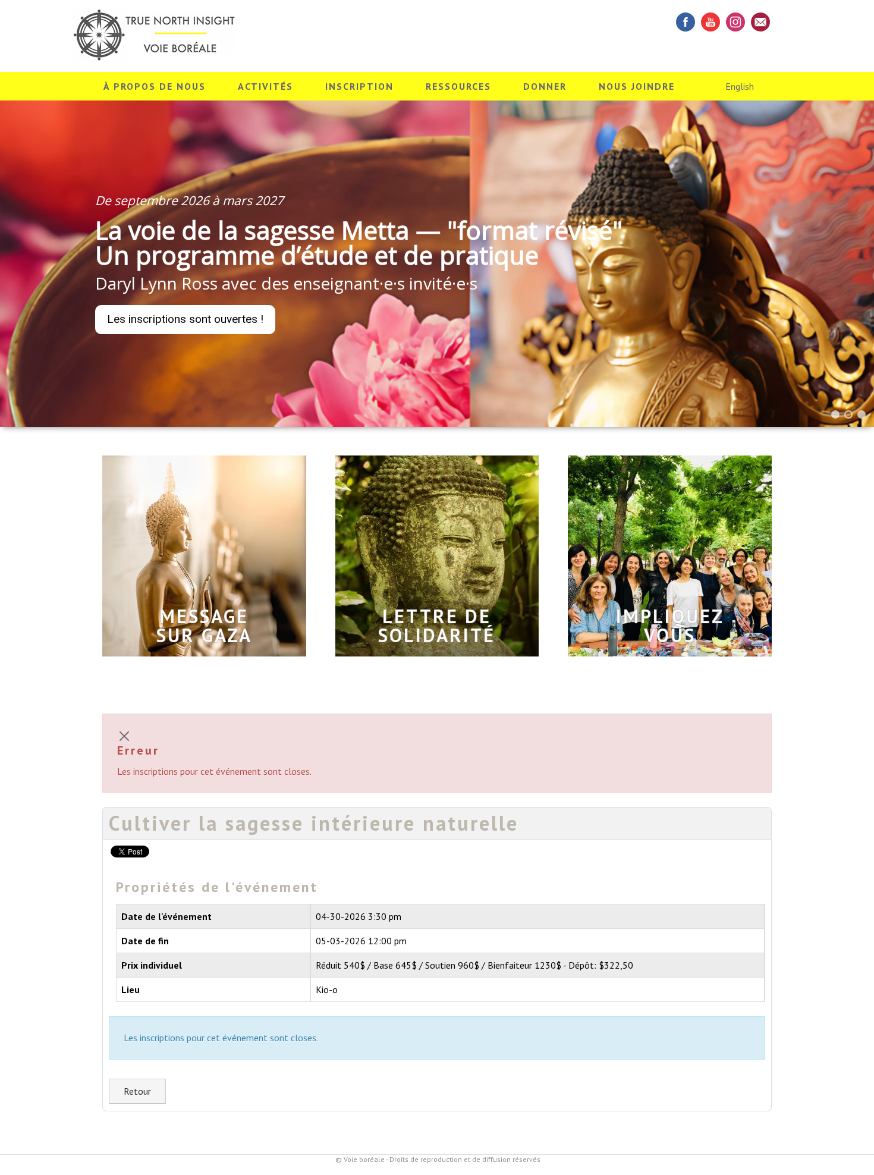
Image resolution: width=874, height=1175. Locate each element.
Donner (545, 86)
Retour (137, 1091)
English (739, 86)
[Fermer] (124, 736)
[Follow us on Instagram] (735, 22)
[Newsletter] (760, 22)
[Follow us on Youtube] (710, 22)
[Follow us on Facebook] (685, 22)
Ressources (458, 86)
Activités (265, 86)
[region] (437, 263)
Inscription (359, 86)
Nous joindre (637, 86)
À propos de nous (154, 86)
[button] (835, 414)
